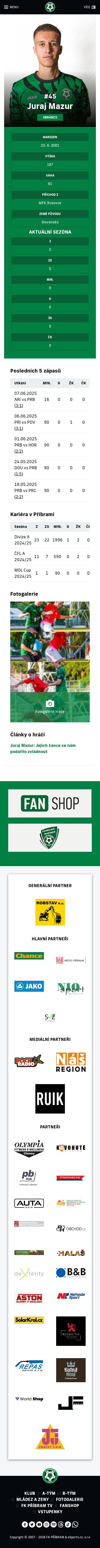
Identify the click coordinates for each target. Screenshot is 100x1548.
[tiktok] (68, 1524)
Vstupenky (50, 1511)
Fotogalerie (70, 1499)
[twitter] (32, 1524)
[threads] (61, 1524)
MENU (14, 7)
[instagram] (46, 1524)
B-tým (69, 1493)
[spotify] (54, 1524)
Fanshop (69, 1505)
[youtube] (39, 1524)
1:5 (19, 473)
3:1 (19, 405)
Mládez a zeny (32, 1499)
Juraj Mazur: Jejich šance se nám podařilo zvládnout (43, 748)
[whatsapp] (75, 1524)
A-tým (48, 1493)
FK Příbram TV (37, 1505)
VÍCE (87, 7)
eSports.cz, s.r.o (79, 1537)
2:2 (19, 451)
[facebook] (25, 1524)
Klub (29, 1493)
